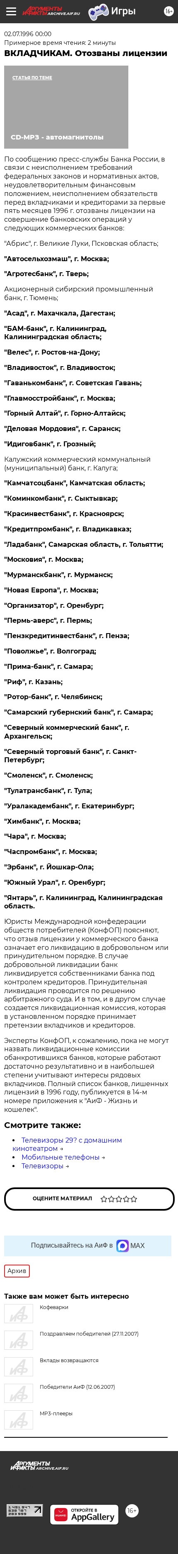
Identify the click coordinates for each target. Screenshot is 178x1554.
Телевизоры (43, 1166)
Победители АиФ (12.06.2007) (77, 1387)
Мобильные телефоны (61, 1157)
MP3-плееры (56, 1413)
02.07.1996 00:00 (27, 34)
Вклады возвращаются (69, 1360)
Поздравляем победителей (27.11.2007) (89, 1334)
